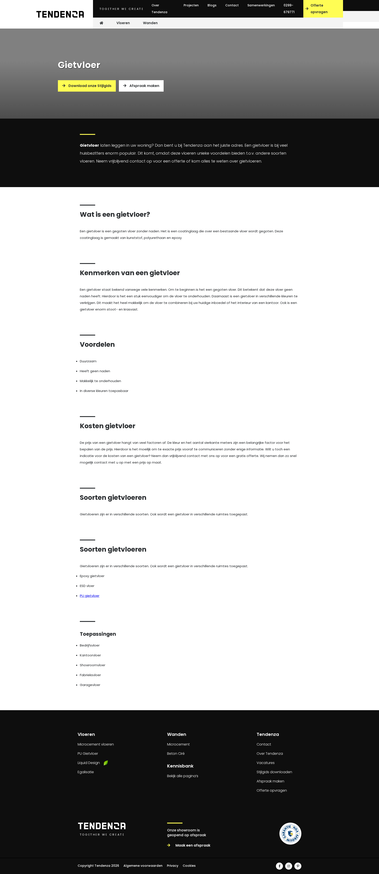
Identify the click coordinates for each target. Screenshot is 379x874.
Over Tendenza (159, 8)
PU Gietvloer (88, 753)
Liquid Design (89, 762)
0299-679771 (289, 8)
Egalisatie (86, 772)
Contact (232, 5)
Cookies (189, 865)
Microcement (178, 744)
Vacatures (266, 762)
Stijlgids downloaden (274, 772)
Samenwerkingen (261, 5)
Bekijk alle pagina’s (182, 775)
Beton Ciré (176, 753)
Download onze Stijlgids (89, 85)
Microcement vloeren (96, 744)
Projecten (191, 5)
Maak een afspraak (192, 845)
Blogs (211, 5)
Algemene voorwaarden (143, 865)
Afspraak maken (144, 85)
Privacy (172, 865)
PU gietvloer (89, 595)
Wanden (150, 23)
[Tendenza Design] (58, 14)
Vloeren (123, 23)
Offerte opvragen (358, 868)
